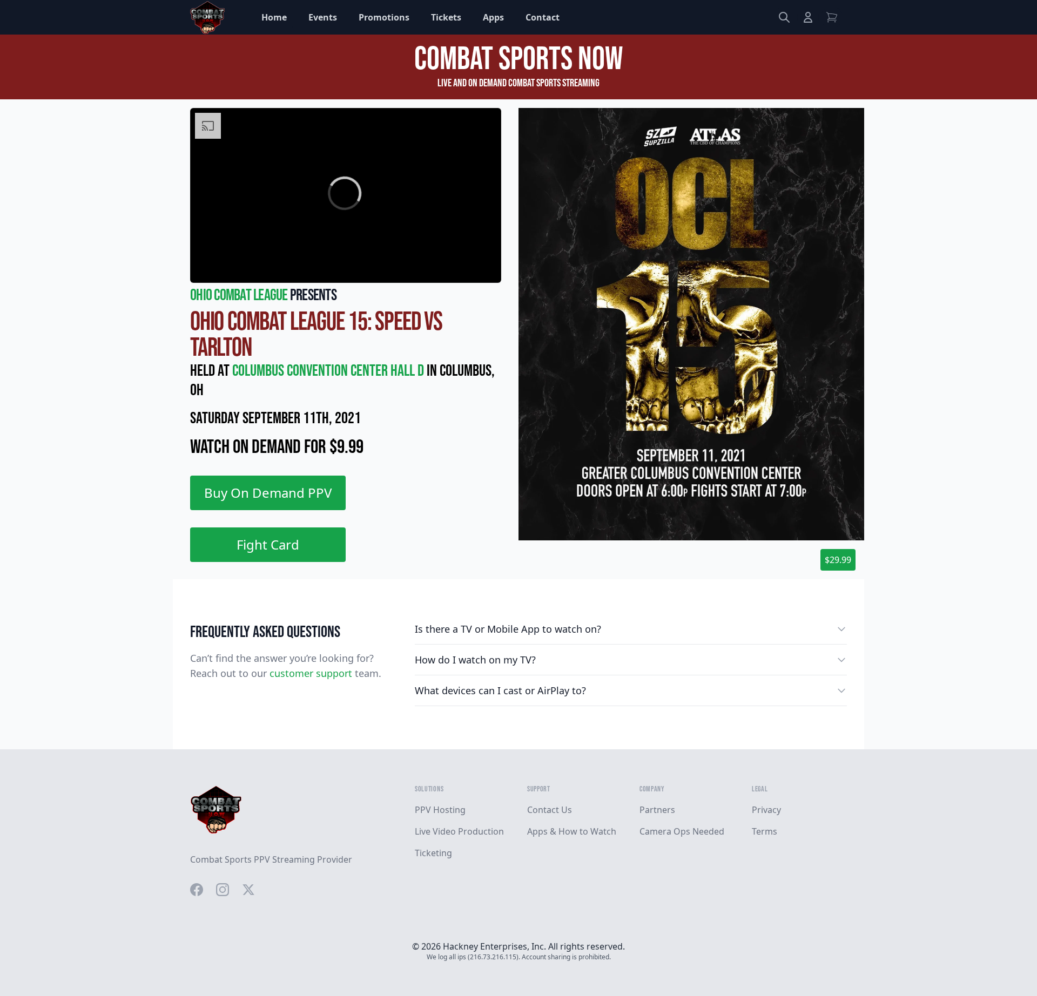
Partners (657, 810)
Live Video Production (459, 831)
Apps (493, 17)
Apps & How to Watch (571, 831)
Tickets (446, 17)
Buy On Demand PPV (268, 493)
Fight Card (268, 544)
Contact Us (549, 810)
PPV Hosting (440, 810)
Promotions (384, 17)
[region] (345, 195)
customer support (311, 673)
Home (274, 17)
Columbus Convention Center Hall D (329, 371)
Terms (764, 831)
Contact (543, 17)
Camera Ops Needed (681, 831)
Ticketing (433, 853)
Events (322, 17)
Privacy (766, 810)
